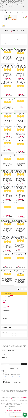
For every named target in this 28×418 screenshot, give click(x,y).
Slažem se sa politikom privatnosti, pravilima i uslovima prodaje (5, 379)
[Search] (3, 26)
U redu (5, 9)
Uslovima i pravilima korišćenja (12, 4)
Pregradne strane (7, 327)
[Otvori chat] (25, 415)
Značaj (14, 43)
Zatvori (2, 9)
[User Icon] (23, 17)
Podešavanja (3, 7)
